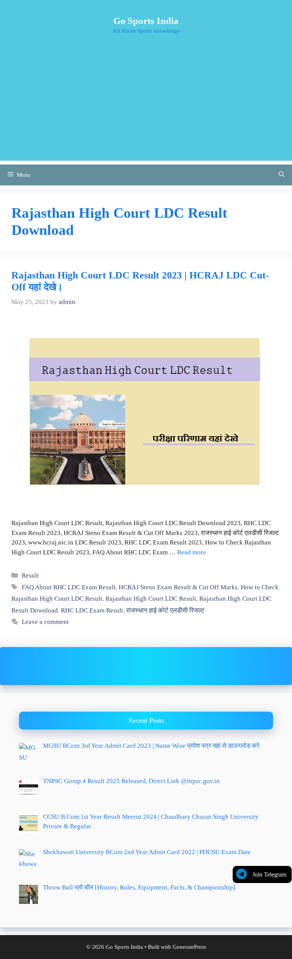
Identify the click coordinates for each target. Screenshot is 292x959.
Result (30, 575)
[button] (281, 175)
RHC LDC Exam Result (92, 610)
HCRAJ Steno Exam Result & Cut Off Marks (178, 587)
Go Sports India (146, 21)
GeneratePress (189, 947)
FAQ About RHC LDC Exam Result (69, 587)
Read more (191, 552)
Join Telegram (269, 874)
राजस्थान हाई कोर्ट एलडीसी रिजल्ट (165, 610)
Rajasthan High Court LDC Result (150, 598)
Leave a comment (45, 621)
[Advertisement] (146, 107)
